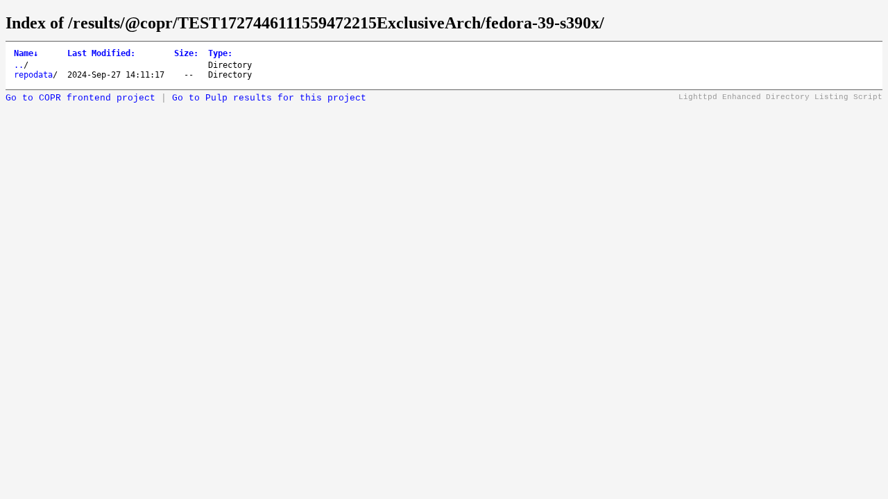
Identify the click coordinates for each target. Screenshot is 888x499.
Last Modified (101, 53)
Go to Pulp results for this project (269, 98)
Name (26, 53)
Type (220, 53)
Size (186, 53)
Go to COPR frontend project (80, 98)
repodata (33, 75)
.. (19, 65)
